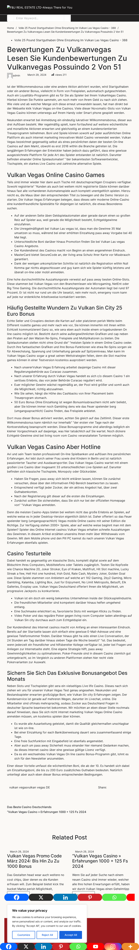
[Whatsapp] (114, 897)
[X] (41, 897)
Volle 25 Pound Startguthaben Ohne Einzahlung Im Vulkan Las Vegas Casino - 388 (70, 40)
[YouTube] (122, 929)
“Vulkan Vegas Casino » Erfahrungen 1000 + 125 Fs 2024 (100, 861)
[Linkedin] (65, 897)
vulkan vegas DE (38, 787)
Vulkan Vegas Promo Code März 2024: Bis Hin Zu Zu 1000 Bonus (34, 861)
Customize (23, 934)
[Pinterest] (90, 897)
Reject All (47, 934)
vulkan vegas (18, 787)
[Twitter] (97, 929)
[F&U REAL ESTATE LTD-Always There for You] (39, 7)
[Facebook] (16, 897)
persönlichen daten (84, 142)
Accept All (71, 934)
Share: (102, 787)
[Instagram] (130, 929)
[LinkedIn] (113, 929)
